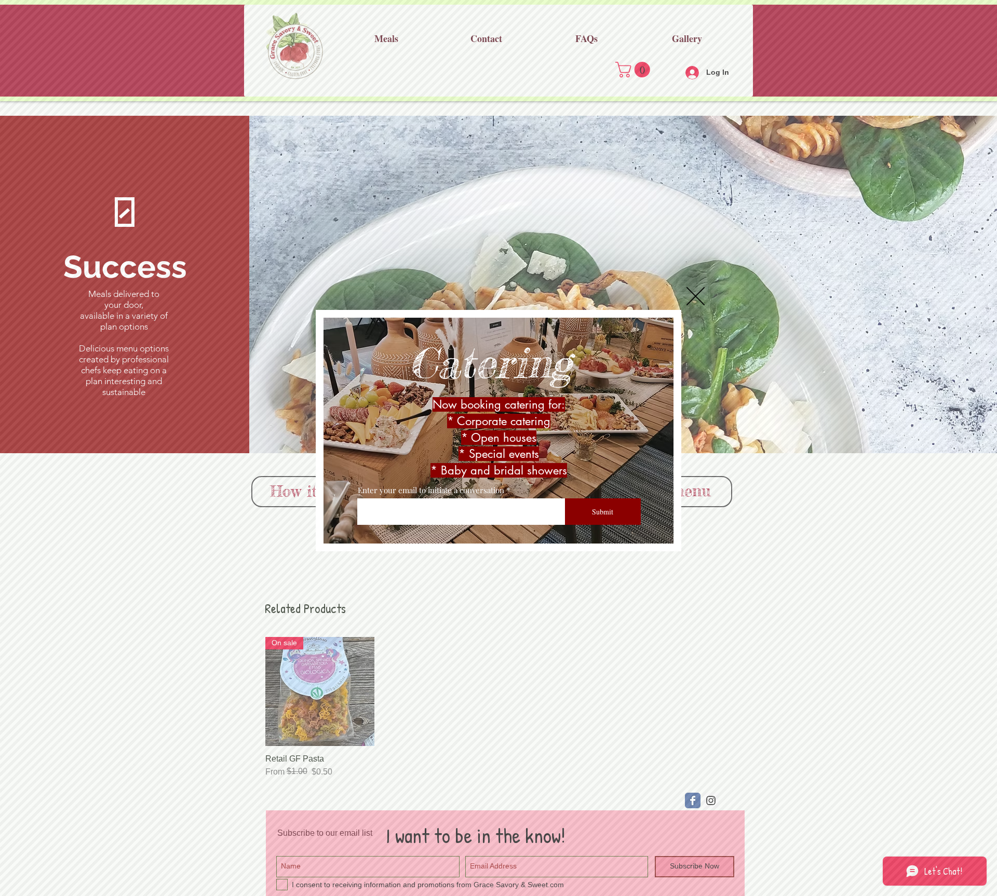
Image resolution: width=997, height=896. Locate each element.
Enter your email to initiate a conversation (431, 490)
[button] (695, 296)
